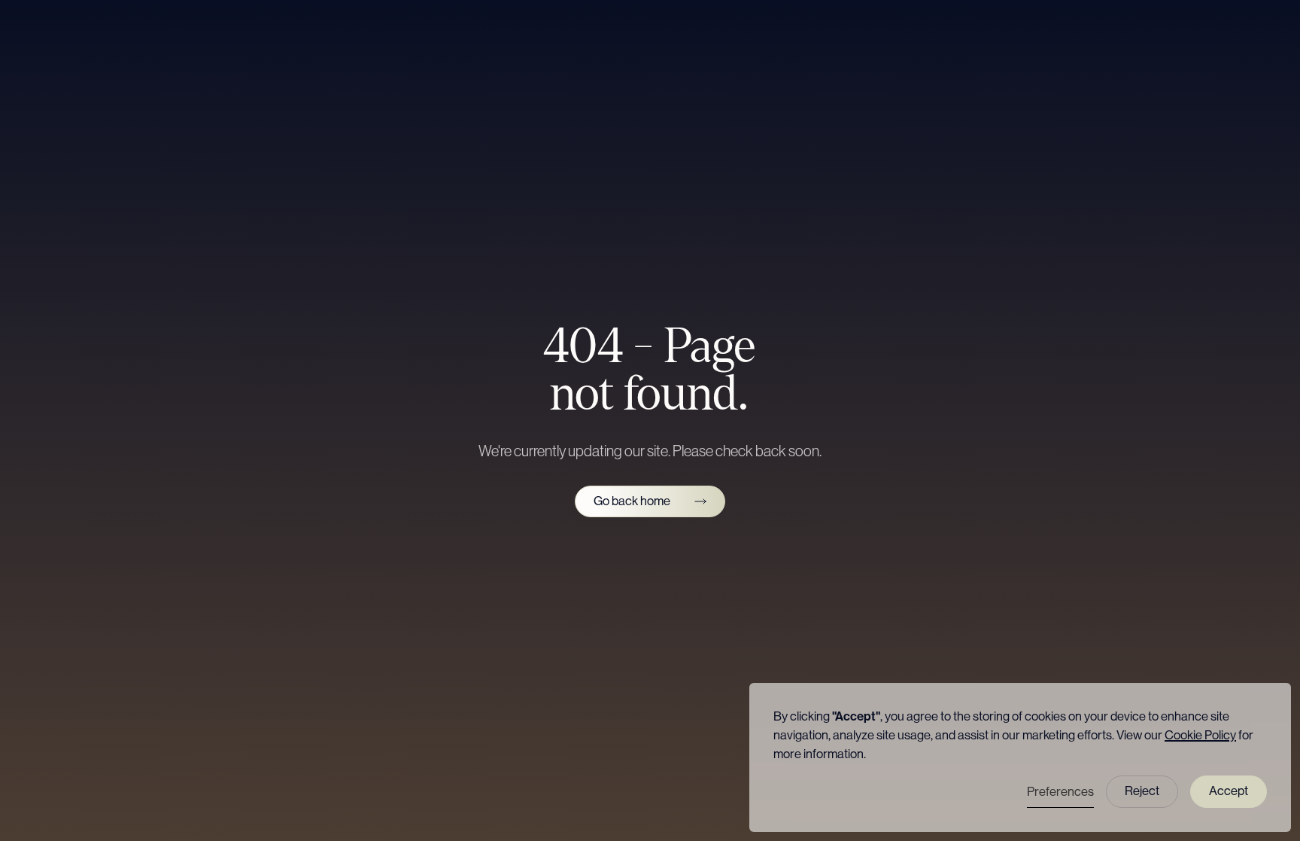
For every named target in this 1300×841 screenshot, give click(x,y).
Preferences (1060, 792)
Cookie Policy (1200, 735)
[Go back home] (650, 501)
